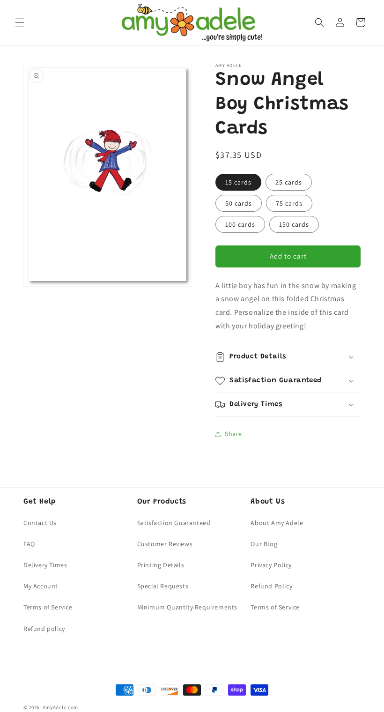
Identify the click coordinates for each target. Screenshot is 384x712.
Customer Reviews (165, 544)
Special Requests (163, 586)
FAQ (29, 544)
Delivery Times (45, 565)
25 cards (288, 182)
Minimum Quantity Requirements (187, 607)
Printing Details (161, 565)
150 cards (294, 224)
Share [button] (233, 434)
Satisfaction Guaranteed (174, 523)
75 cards (289, 203)
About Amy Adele (277, 523)
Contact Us (40, 523)
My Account (40, 586)
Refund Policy (271, 586)
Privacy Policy (271, 565)
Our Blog (264, 544)
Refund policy (44, 628)
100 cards (240, 224)
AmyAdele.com (60, 707)
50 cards (238, 203)
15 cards (238, 182)
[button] (19, 22)
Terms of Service (48, 607)
